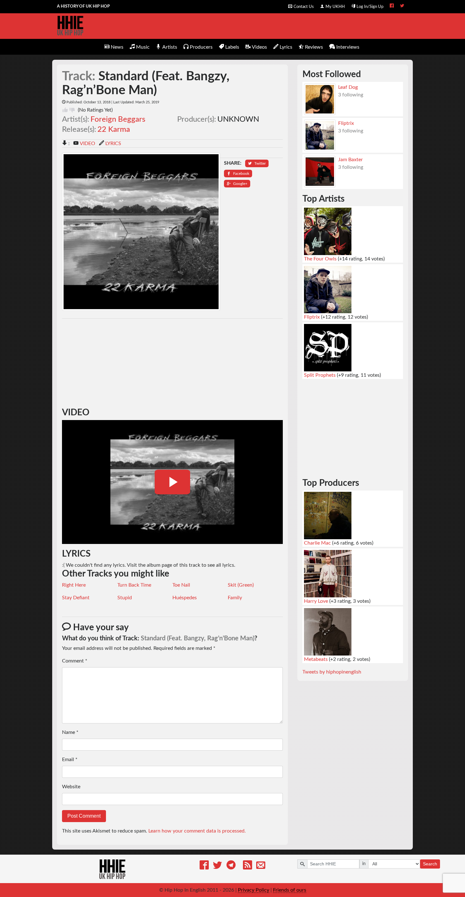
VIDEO (87, 143)
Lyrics (286, 47)
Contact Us (304, 7)
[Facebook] (204, 866)
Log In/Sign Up (369, 7)
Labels (232, 47)
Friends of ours (289, 890)
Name (70, 732)
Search (430, 863)
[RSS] (247, 866)
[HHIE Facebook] (391, 6)
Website (71, 786)
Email (70, 759)
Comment (74, 660)
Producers (201, 47)
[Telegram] (231, 866)
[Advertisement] (172, 363)
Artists (169, 47)
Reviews (314, 47)
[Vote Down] (72, 110)
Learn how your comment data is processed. (197, 830)
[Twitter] (217, 866)
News (117, 47)
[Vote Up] (65, 110)
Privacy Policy (253, 890)
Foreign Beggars (117, 119)
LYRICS (113, 143)
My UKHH (335, 7)
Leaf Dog (348, 87)
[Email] (260, 866)
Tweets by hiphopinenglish (331, 671)
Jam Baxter (350, 159)
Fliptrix (346, 123)
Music (143, 47)
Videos (259, 47)
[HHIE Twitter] (402, 6)
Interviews (347, 47)
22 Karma (113, 129)
